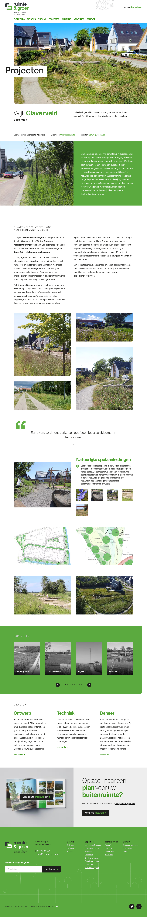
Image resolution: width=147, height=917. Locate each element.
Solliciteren (127, 848)
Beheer (70, 852)
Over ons (108, 848)
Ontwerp (92, 135)
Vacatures (79, 19)
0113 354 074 (44, 851)
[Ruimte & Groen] (17, 8)
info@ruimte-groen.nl (125, 804)
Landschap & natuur (93, 845)
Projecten (54, 19)
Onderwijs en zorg (92, 858)
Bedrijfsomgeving (92, 861)
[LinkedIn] (139, 906)
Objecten (89, 865)
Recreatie (89, 855)
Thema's (108, 845)
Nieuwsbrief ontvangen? (17, 863)
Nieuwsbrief (109, 852)
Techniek (101, 135)
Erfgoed (88, 852)
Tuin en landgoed (92, 868)
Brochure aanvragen (131, 845)
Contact (91, 19)
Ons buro (66, 19)
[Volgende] (89, 685)
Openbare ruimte (67, 135)
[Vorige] (58, 685)
